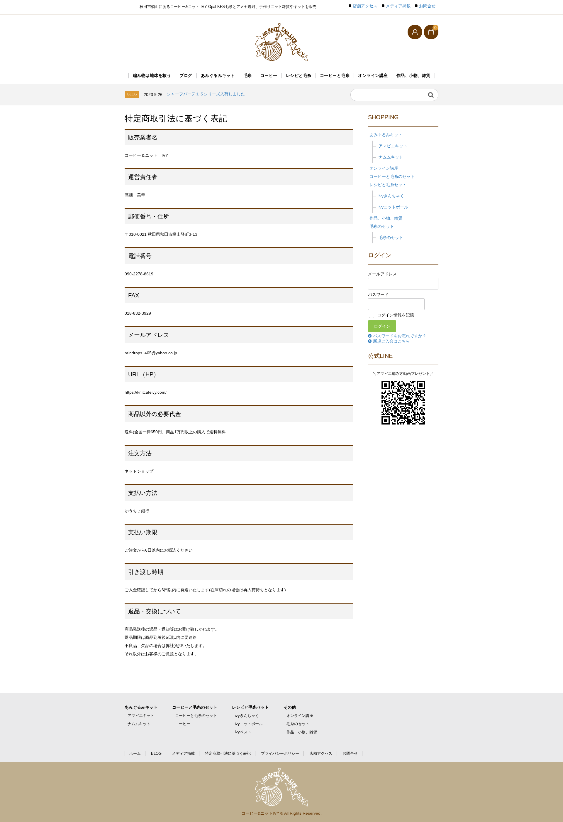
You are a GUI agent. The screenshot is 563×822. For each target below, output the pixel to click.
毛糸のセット (381, 226)
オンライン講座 (373, 75)
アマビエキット (393, 146)
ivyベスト (243, 732)
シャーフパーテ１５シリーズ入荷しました (206, 94)
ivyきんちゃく (391, 195)
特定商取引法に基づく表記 (228, 753)
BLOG (156, 753)
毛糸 (247, 75)
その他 (290, 707)
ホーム (135, 753)
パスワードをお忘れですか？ (399, 335)
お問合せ (427, 6)
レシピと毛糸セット (387, 184)
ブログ (185, 75)
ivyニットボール (393, 207)
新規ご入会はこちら (391, 341)
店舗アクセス (365, 6)
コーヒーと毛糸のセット (392, 176)
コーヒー (268, 75)
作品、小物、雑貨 (413, 75)
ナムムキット (391, 157)
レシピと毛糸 (298, 75)
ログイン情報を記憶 (395, 315)
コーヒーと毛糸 (335, 75)
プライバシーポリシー (280, 753)
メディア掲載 (398, 6)
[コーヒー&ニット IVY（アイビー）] (281, 42)
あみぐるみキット (218, 75)
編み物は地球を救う (152, 75)
